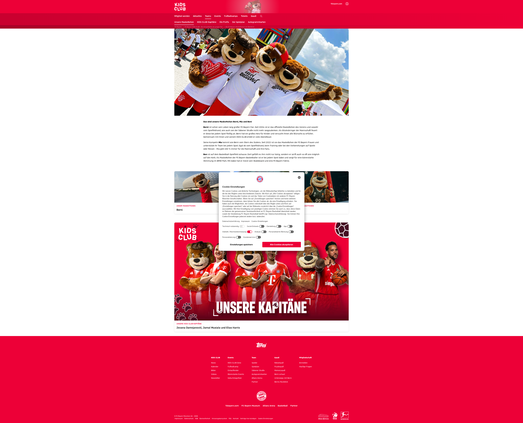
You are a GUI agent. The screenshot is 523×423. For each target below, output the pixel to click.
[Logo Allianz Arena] (323, 417)
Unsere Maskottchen (184, 22)
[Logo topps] (261, 345)
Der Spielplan (238, 22)
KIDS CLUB (215, 357)
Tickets (244, 16)
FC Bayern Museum (250, 406)
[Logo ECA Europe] (334, 416)
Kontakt (236, 418)
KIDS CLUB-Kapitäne (206, 22)
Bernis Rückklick (281, 382)
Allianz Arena (257, 378)
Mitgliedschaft (305, 357)
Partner (255, 382)
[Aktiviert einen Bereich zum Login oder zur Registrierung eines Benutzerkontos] (347, 3)
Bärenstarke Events (236, 374)
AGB (196, 418)
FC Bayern (178, 27)
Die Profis (224, 22)
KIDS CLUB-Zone (234, 363)
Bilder (213, 370)
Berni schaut (279, 374)
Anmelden (303, 363)
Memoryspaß (279, 370)
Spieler (254, 363)
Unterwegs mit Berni (283, 378)
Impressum (179, 418)
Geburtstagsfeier (235, 378)
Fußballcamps (231, 16)
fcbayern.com (336, 4)
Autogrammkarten (257, 22)
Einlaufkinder (233, 370)
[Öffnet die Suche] (261, 16)
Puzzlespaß (279, 366)
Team (254, 357)
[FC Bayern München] (261, 396)
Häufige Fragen (305, 366)
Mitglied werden (182, 16)
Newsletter (215, 378)
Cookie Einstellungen (265, 418)
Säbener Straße (258, 370)
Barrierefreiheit (205, 418)
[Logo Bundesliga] (345, 416)
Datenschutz (188, 418)
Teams (208, 16)
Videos (214, 374)
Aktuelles (197, 16)
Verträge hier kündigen (248, 418)
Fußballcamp (233, 366)
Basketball (283, 406)
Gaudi (253, 16)
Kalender (214, 366)
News (213, 363)
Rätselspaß (279, 363)
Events (217, 16)
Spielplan (255, 366)
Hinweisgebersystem (219, 418)
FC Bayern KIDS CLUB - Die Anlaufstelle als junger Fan (204, 27)
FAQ (230, 418)
